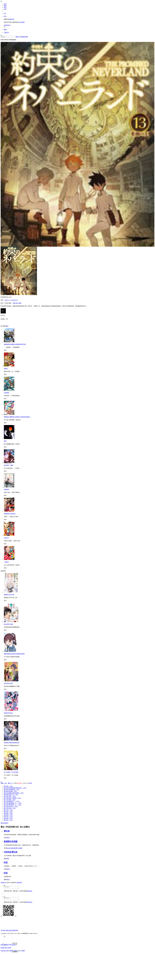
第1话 (8, 879)
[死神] (9, 438)
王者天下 (6, 537)
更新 (5, 5)
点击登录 (22, 22)
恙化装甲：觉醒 (8, 465)
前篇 (7, 858)
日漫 (5, 9)
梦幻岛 (7, 831)
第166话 (8, 818)
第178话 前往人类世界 (12, 798)
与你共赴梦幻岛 (10, 852)
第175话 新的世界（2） (13, 803)
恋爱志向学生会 (8, 713)
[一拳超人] (9, 559)
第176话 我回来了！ (12, 801)
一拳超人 (6, 562)
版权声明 (15, 930)
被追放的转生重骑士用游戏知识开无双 (15, 344)
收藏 (2, 944)
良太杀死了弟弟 (8, 624)
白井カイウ (8, 300)
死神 (5, 441)
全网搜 (26, 36)
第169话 (8, 813)
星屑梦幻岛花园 (10, 841)
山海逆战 (6, 392)
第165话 (8, 820)
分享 (2, 950)
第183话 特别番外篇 (12, 789)
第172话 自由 (10, 808)
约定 (6, 862)
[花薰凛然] (9, 487)
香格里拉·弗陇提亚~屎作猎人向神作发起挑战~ (17, 417)
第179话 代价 (10, 796)
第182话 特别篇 (11, 791)
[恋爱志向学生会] (11, 710)
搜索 (17, 36)
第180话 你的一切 (11, 794)
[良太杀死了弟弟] (11, 621)
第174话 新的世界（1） (13, 804)
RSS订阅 (6, 950)
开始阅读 (6, 944)
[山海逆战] (9, 390)
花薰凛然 (6, 489)
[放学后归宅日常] (11, 681)
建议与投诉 (9, 930)
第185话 (8, 786)
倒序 (30, 783)
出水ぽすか (14, 300)
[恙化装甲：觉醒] (9, 462)
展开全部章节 (4, 823)
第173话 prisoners (11, 806)
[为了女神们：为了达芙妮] (11, 769)
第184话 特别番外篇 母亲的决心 (15, 788)
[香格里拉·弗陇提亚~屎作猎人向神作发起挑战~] (9, 414)
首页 (5, 4)
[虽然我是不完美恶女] (9, 511)
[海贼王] (9, 366)
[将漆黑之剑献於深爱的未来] (11, 740)
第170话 (8, 811)
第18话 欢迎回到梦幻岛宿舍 (14, 848)
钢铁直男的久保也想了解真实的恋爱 (14, 653)
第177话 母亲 (10, 799)
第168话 (8, 815)
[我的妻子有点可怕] (11, 592)
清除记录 (11, 19)
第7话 (8, 837)
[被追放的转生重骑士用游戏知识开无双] (9, 341)
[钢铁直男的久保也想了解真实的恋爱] (10, 651)
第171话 (8, 810)
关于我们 (3, 930)
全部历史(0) (7, 25)
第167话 (8, 816)
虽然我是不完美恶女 (10, 513)
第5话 (8, 869)
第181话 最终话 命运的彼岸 (14, 793)
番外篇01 (20, 783)
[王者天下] (9, 535)
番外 (11, 783)
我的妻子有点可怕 (9, 594)
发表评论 (29, 891)
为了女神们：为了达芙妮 (11, 772)
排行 (5, 7)
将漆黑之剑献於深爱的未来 (11, 742)
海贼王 (6, 368)
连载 (4, 783)
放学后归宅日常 (8, 683)
